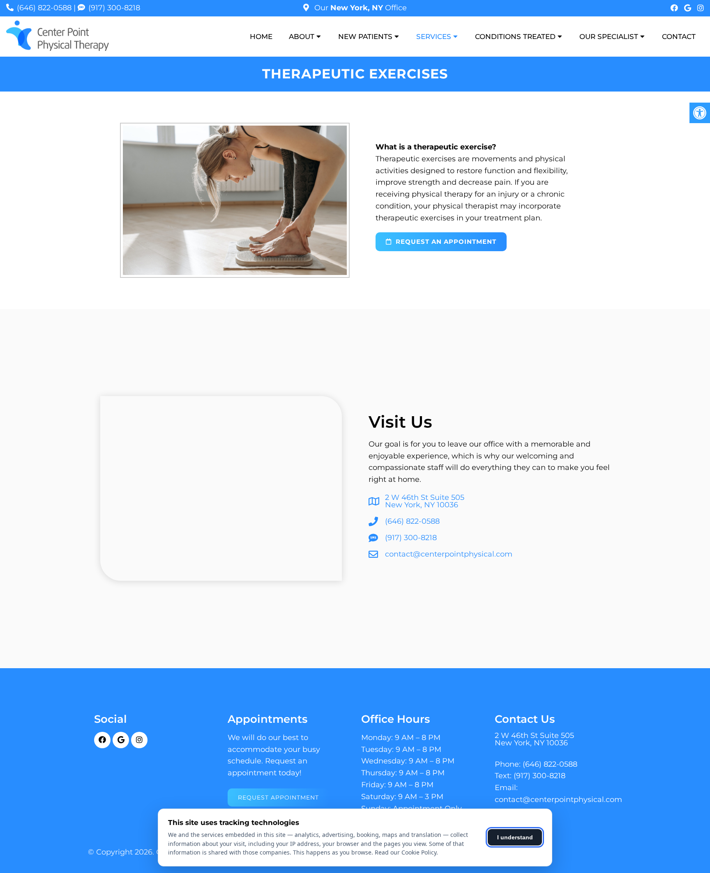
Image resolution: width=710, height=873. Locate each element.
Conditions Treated (515, 36)
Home (261, 36)
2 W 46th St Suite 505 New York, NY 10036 (424, 501)
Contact (679, 36)
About (301, 36)
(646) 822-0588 (44, 7)
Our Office (359, 7)
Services (433, 36)
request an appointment (445, 241)
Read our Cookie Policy (405, 852)
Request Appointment (278, 797)
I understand (515, 837)
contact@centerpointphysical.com (448, 554)
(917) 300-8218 (114, 7)
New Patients (365, 36)
